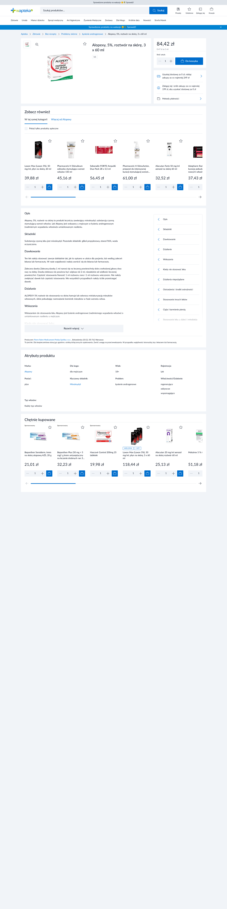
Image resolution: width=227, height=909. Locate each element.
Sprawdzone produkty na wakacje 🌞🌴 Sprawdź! (113, 2)
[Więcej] (200, 98)
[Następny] (200, 197)
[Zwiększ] (171, 61)
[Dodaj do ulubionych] (84, 43)
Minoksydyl (75, 384)
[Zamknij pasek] (221, 27)
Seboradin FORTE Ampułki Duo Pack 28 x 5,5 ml (103, 167)
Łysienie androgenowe (92, 34)
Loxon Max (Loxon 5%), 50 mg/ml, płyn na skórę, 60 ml (38, 167)
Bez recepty (50, 34)
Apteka (24, 34)
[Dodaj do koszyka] (49, 187)
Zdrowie (36, 34)
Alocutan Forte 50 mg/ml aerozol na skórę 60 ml (168, 167)
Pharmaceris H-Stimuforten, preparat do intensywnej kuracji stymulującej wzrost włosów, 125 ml (136, 169)
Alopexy (28, 372)
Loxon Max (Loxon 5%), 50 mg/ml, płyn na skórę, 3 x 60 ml (136, 455)
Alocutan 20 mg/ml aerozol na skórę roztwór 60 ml (168, 454)
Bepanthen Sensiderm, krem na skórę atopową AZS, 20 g (38, 454)
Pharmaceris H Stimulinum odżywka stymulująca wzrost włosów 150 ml (70, 169)
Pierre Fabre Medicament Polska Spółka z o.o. (52, 340)
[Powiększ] (36, 44)
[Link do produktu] (38, 164)
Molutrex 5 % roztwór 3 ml (201, 452)
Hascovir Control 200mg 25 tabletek (103, 454)
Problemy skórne (69, 34)
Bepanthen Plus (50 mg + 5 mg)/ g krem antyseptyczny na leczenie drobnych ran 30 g (70, 455)
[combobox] (95, 10)
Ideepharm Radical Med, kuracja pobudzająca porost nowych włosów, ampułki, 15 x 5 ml (202, 169)
